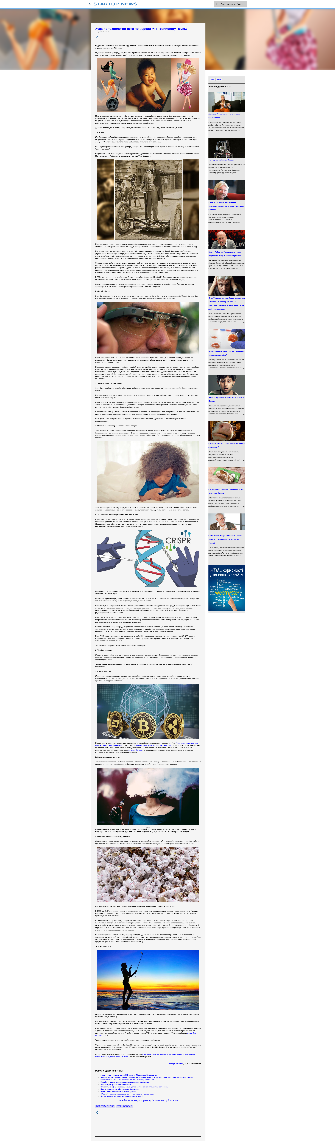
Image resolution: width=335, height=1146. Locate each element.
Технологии (124, 1106)
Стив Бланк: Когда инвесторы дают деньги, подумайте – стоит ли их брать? (225, 539)
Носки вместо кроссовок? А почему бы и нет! (122, 1096)
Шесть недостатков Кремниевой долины (119, 1089)
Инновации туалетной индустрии (115, 1084)
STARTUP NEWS (115, 4)
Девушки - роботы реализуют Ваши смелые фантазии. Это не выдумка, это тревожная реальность (146, 1077)
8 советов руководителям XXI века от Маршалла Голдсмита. (128, 1075)
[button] (96, 37)
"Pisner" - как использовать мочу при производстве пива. (127, 1094)
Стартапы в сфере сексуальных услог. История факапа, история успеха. (134, 1087)
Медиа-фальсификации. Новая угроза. (118, 1091)
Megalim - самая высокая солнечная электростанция (124, 1082)
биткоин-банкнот (135, 750)
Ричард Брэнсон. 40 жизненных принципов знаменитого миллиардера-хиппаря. (226, 206)
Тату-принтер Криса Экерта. (221, 160)
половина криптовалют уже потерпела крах (153, 745)
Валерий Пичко (105, 1106)
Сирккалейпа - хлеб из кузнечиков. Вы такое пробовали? (127, 1080)
